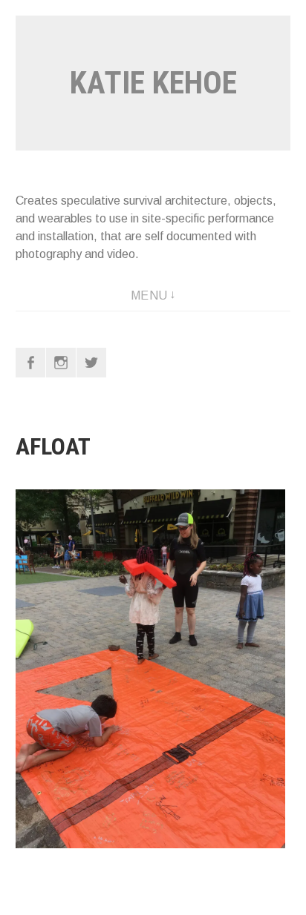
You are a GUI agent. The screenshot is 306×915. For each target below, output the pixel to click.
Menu (149, 295)
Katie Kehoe (153, 83)
